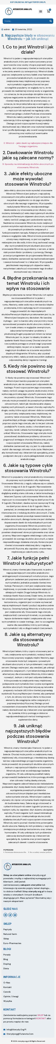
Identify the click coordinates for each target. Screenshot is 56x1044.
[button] (40, 11)
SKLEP (40, 1015)
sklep (7, 923)
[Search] (50, 21)
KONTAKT (41, 1018)
